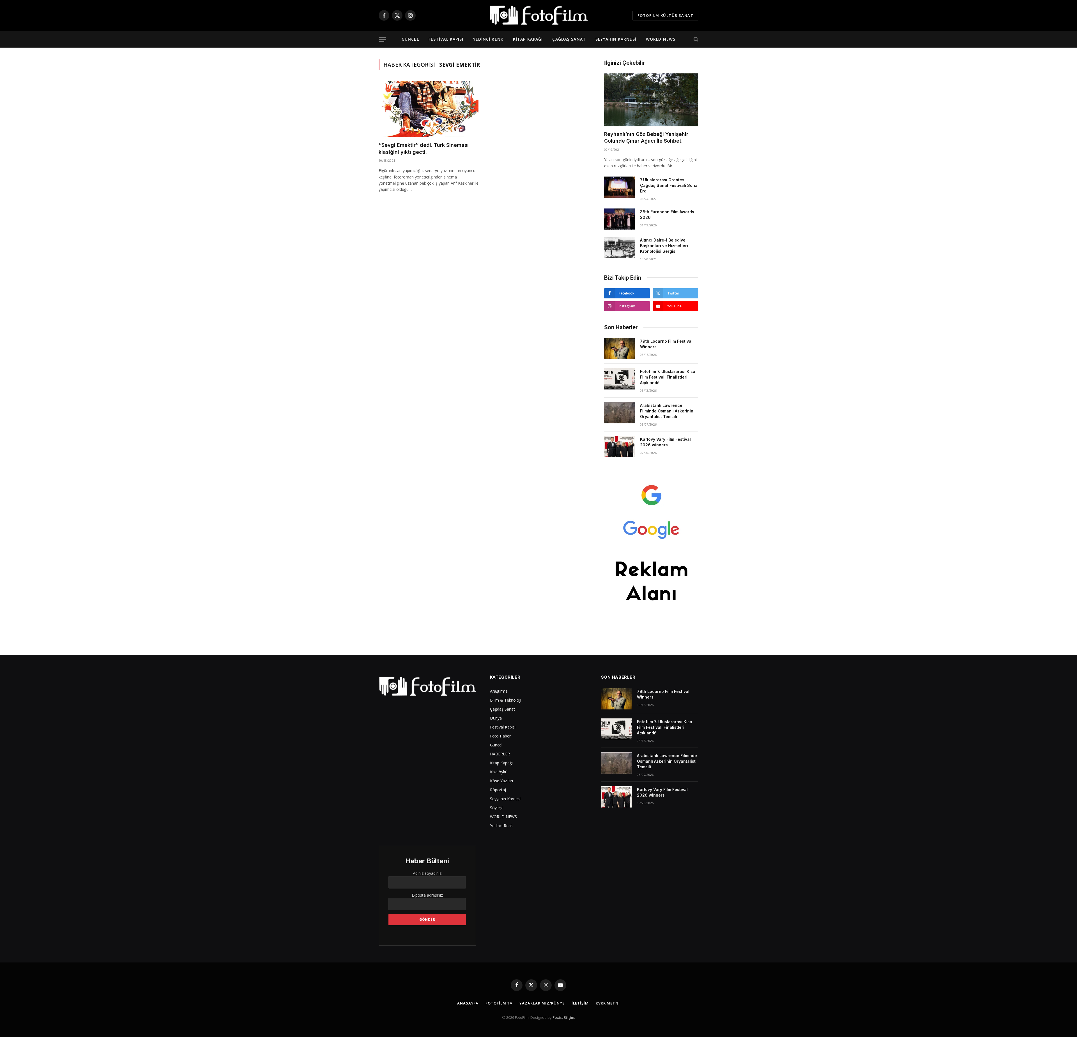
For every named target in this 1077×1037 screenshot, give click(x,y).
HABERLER (500, 754)
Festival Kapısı (446, 39)
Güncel (410, 39)
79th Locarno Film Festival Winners (666, 344)
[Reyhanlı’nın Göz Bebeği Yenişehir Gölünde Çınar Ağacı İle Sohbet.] (651, 99)
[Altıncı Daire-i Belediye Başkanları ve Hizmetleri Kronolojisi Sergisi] (619, 247)
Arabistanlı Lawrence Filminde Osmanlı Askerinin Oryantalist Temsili (666, 411)
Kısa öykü (498, 771)
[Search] (695, 39)
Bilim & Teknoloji (505, 700)
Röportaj (498, 789)
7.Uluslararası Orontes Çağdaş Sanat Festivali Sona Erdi (669, 185)
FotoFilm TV (498, 1003)
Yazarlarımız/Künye (541, 1003)
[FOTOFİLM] (538, 15)
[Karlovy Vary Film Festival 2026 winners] (619, 446)
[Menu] (382, 39)
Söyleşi (496, 807)
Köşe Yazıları (501, 780)
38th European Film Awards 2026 (667, 214)
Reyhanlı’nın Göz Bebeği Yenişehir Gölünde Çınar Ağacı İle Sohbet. (646, 137)
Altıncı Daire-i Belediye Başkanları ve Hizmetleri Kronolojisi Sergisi (664, 246)
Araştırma (499, 691)
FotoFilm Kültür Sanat (665, 15)
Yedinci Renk (488, 39)
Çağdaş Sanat (569, 39)
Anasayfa (467, 1003)
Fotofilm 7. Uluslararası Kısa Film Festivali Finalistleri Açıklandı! (667, 377)
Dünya (496, 718)
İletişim (580, 1003)
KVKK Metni (608, 1003)
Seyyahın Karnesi (615, 39)
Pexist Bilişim (563, 1017)
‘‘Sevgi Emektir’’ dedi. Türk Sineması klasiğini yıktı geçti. (424, 148)
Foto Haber (500, 736)
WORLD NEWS (660, 39)
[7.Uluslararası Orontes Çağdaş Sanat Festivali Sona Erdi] (619, 187)
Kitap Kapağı (528, 39)
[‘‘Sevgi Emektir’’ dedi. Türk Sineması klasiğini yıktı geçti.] (428, 109)
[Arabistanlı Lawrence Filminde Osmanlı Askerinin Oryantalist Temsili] (619, 412)
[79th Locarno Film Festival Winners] (619, 348)
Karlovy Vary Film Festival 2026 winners (665, 442)
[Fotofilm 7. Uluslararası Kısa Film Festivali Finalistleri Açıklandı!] (619, 378)
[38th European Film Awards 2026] (619, 219)
